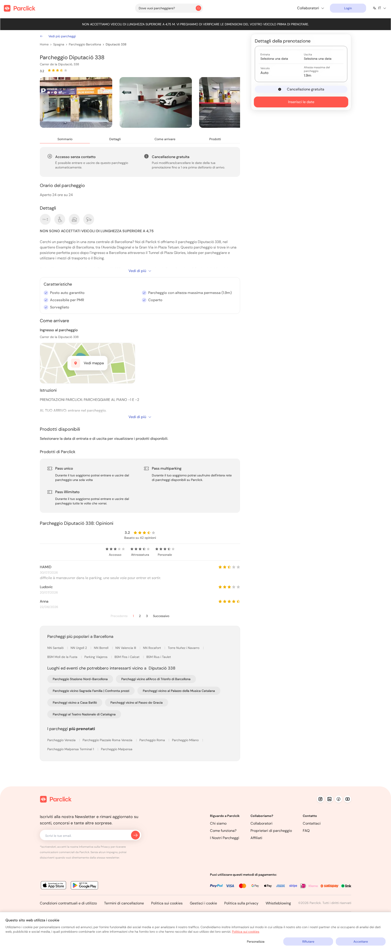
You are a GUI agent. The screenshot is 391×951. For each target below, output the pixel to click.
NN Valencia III (126, 648)
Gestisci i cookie (203, 903)
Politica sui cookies (167, 903)
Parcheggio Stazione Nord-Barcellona (80, 679)
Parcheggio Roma (152, 740)
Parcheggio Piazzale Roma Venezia (108, 740)
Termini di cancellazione (124, 903)
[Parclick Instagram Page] (320, 799)
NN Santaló (55, 648)
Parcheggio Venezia (61, 740)
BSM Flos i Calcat (127, 657)
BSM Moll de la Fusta (62, 657)
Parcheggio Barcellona (85, 44)
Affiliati (256, 837)
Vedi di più (137, 270)
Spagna (58, 44)
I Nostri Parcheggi (224, 837)
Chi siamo (218, 823)
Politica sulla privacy (241, 903)
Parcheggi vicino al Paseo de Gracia (136, 702)
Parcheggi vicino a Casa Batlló (75, 702)
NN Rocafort (152, 648)
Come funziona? (223, 830)
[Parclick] (20, 8)
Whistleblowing (278, 903)
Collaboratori (261, 823)
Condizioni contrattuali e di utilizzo (68, 903)
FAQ (306, 830)
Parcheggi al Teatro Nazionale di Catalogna (84, 714)
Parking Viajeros (96, 657)
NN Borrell (101, 648)
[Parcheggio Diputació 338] (76, 102)
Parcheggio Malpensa (116, 749)
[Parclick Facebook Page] (338, 799)
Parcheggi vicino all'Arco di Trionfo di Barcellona (156, 679)
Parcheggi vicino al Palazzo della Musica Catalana (179, 691)
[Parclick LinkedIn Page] (329, 799)
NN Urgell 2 (79, 648)
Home (44, 44)
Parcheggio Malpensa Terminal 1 (71, 749)
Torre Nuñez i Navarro (184, 648)
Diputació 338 (116, 44)
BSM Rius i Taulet (158, 657)
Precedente (119, 616)
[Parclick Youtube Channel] (347, 799)
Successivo (161, 616)
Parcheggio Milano (186, 740)
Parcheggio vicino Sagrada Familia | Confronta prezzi (91, 691)
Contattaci (312, 823)
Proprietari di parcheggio (271, 830)
